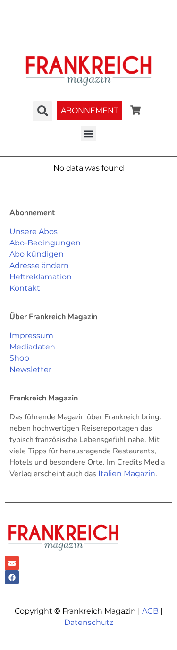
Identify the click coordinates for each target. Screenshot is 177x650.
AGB (150, 611)
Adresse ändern (39, 265)
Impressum (31, 335)
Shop (19, 358)
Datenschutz (88, 622)
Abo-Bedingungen (45, 242)
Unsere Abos (33, 231)
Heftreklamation (40, 276)
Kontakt (24, 288)
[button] (88, 133)
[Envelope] (12, 563)
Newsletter (30, 369)
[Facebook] (12, 577)
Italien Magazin (126, 473)
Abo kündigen (36, 254)
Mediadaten (32, 346)
